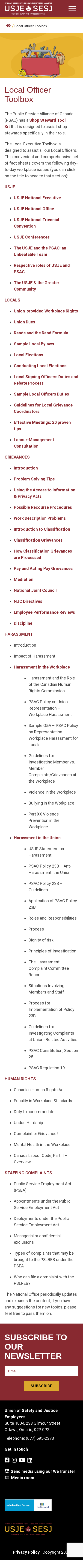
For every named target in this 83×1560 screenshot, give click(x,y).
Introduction (26, 468)
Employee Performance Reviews (44, 612)
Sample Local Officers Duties (41, 394)
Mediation (23, 579)
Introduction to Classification (42, 529)
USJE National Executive (37, 197)
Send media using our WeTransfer (42, 1471)
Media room (21, 1477)
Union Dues (24, 322)
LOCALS (12, 300)
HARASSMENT (19, 634)
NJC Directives (28, 601)
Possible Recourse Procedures (43, 507)
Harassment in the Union (37, 837)
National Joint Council (35, 590)
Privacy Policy (26, 1552)
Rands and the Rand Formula (41, 332)
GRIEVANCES (17, 457)
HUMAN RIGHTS (20, 1078)
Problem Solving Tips (34, 479)
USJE (10, 186)
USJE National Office (34, 208)
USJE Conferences (32, 237)
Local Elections (28, 354)
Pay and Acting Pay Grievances (43, 568)
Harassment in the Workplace (42, 667)
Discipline (23, 623)
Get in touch (16, 1449)
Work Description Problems (40, 518)
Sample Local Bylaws (34, 343)
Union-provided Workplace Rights (46, 311)
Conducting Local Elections (40, 365)
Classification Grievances (38, 540)
